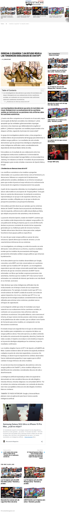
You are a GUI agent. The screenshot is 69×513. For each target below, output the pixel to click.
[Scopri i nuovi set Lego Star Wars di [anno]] (40, 11)
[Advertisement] (34, 37)
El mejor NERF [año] (53, 162)
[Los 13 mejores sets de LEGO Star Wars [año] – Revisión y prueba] (11, 472)
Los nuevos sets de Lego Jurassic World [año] (57, 141)
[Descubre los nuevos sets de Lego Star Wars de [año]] (11, 492)
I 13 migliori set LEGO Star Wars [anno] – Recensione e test (7, 17)
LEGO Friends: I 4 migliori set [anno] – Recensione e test (55, 16)
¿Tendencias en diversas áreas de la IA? (17, 101)
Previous (1, 14)
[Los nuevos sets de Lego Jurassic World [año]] (58, 131)
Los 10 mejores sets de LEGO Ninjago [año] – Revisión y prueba (33, 482)
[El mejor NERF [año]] (58, 152)
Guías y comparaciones (7, 477)
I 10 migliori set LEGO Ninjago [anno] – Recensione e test (23, 16)
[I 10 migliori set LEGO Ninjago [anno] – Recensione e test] (24, 11)
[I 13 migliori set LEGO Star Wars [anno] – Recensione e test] (8, 11)
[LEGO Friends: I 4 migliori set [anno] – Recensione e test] (56, 11)
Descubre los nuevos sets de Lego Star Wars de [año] (10, 501)
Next (68, 14)
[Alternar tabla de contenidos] (41, 90)
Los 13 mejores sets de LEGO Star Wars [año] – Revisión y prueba (10, 482)
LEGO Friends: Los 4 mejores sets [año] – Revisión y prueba (34, 501)
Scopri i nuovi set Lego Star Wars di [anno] (39, 16)
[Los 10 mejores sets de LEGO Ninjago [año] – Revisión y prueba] (34, 472)
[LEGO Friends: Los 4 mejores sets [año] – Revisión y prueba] (34, 492)
